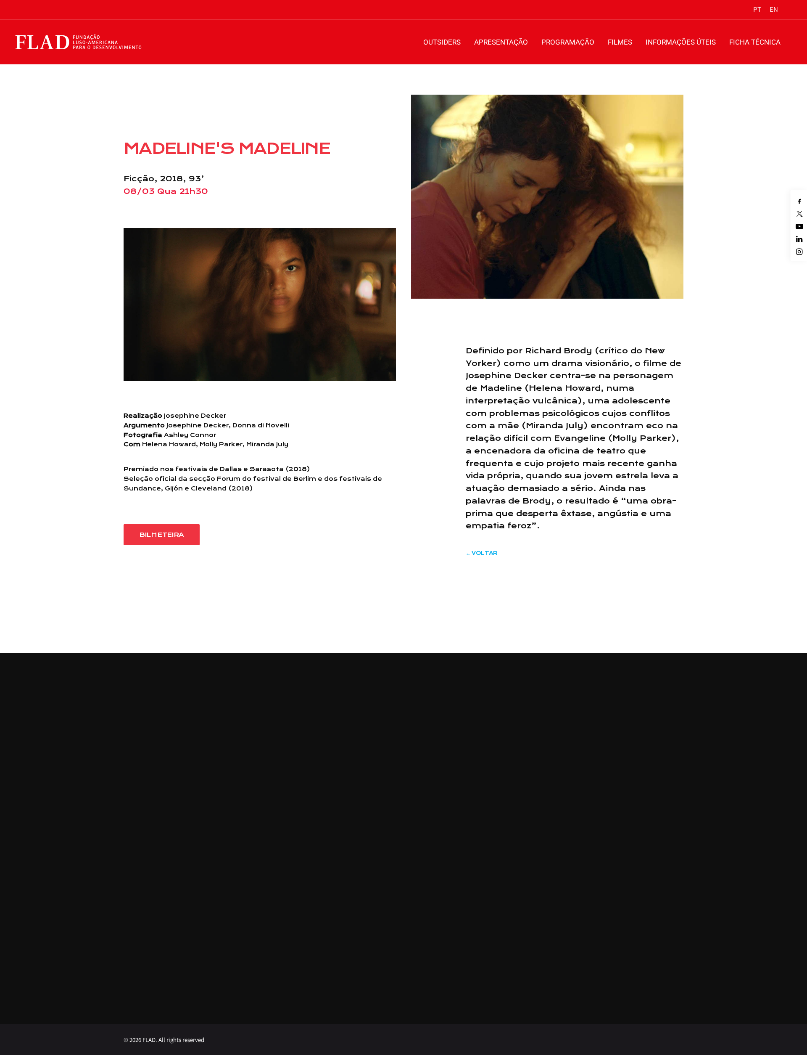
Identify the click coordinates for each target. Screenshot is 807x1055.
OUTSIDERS (442, 42)
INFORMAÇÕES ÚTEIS (681, 42)
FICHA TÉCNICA (755, 42)
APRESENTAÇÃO (501, 42)
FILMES (620, 42)
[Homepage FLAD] (80, 41)
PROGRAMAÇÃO (567, 42)
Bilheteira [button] (161, 534)
